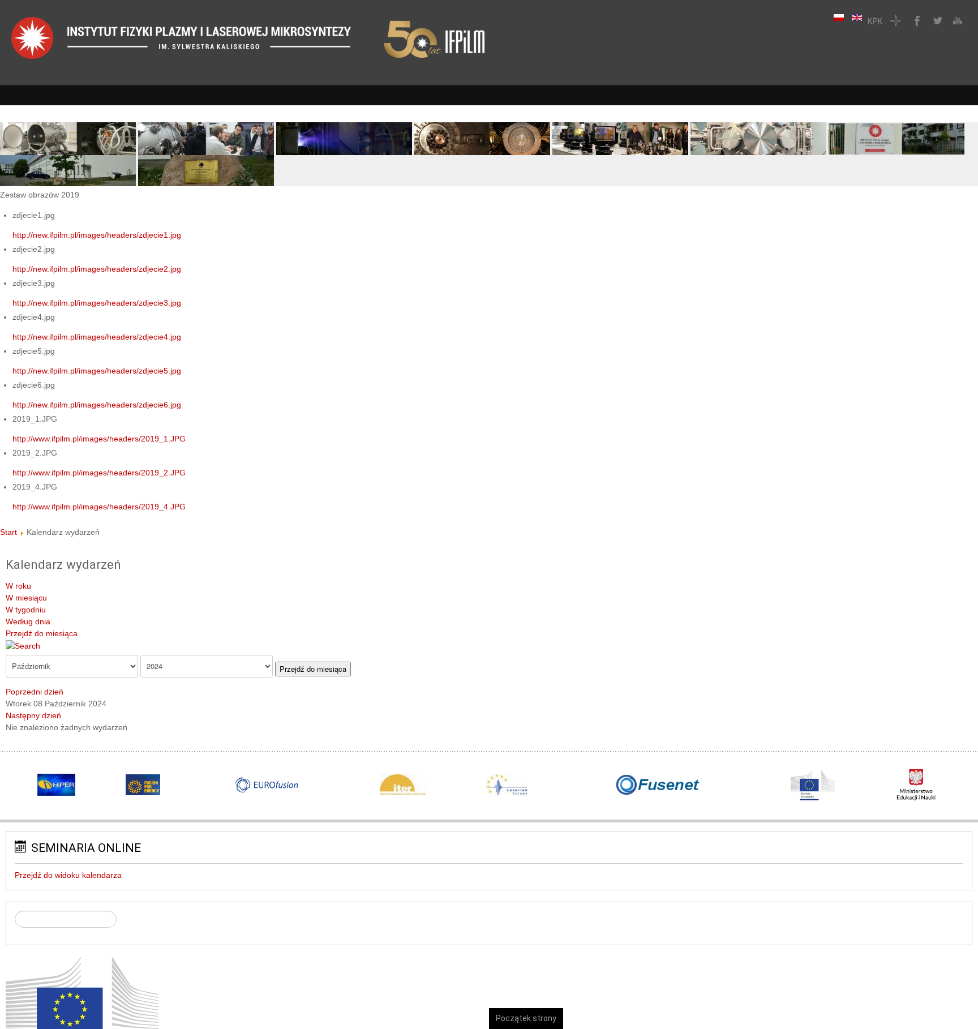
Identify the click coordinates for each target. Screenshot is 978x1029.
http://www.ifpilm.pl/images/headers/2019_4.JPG (99, 506)
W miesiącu (26, 597)
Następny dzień (33, 715)
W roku (18, 585)
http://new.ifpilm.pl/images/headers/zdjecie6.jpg (96, 404)
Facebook (916, 20)
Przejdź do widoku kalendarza (68, 875)
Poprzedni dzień (34, 691)
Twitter (936, 20)
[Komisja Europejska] (82, 1008)
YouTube (956, 20)
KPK (875, 20)
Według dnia (28, 621)
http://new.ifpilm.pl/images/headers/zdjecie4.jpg (96, 336)
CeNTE (895, 20)
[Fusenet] (658, 785)
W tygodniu (26, 609)
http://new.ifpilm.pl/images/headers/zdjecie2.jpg (96, 268)
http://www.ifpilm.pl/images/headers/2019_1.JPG (99, 438)
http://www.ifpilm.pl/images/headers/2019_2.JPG (99, 472)
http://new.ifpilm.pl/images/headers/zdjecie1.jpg (96, 234)
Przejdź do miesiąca (42, 633)
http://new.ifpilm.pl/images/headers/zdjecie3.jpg (96, 302)
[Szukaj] (23, 645)
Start (8, 532)
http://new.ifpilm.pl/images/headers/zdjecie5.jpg (96, 370)
